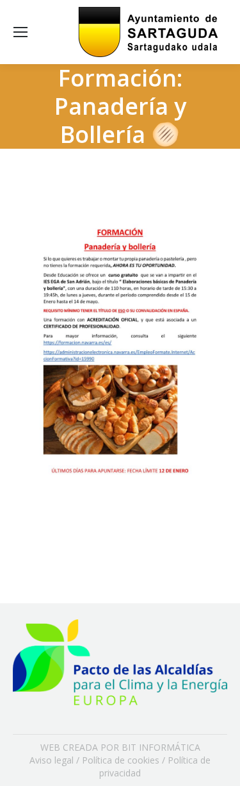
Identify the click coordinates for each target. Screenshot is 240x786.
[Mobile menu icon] (20, 32)
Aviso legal (51, 760)
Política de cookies (120, 760)
